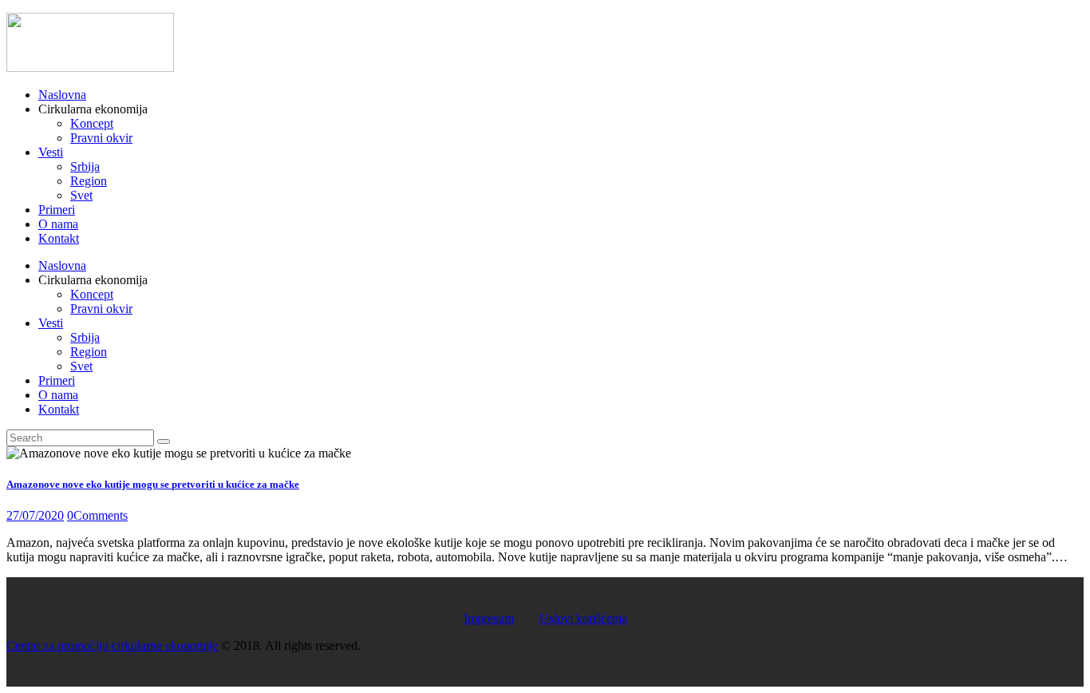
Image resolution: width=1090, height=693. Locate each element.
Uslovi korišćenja (583, 618)
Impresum (489, 618)
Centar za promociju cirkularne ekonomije (112, 645)
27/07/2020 (35, 515)
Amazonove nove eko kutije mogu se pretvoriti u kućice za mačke (152, 484)
